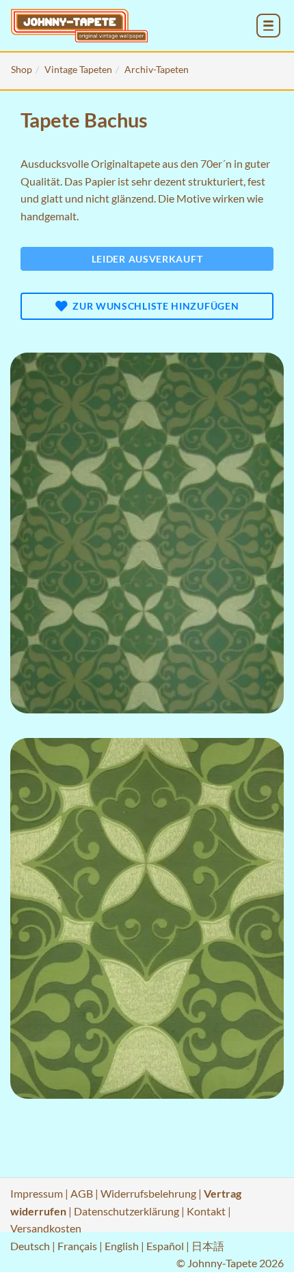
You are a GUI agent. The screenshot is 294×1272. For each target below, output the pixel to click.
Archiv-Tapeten (156, 69)
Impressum (36, 1193)
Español (165, 1245)
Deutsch (30, 1245)
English (122, 1245)
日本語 (207, 1245)
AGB (81, 1193)
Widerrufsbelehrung (148, 1193)
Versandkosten (45, 1228)
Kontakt (206, 1210)
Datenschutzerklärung (126, 1210)
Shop (21, 69)
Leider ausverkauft (147, 259)
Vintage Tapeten (78, 69)
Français (77, 1245)
